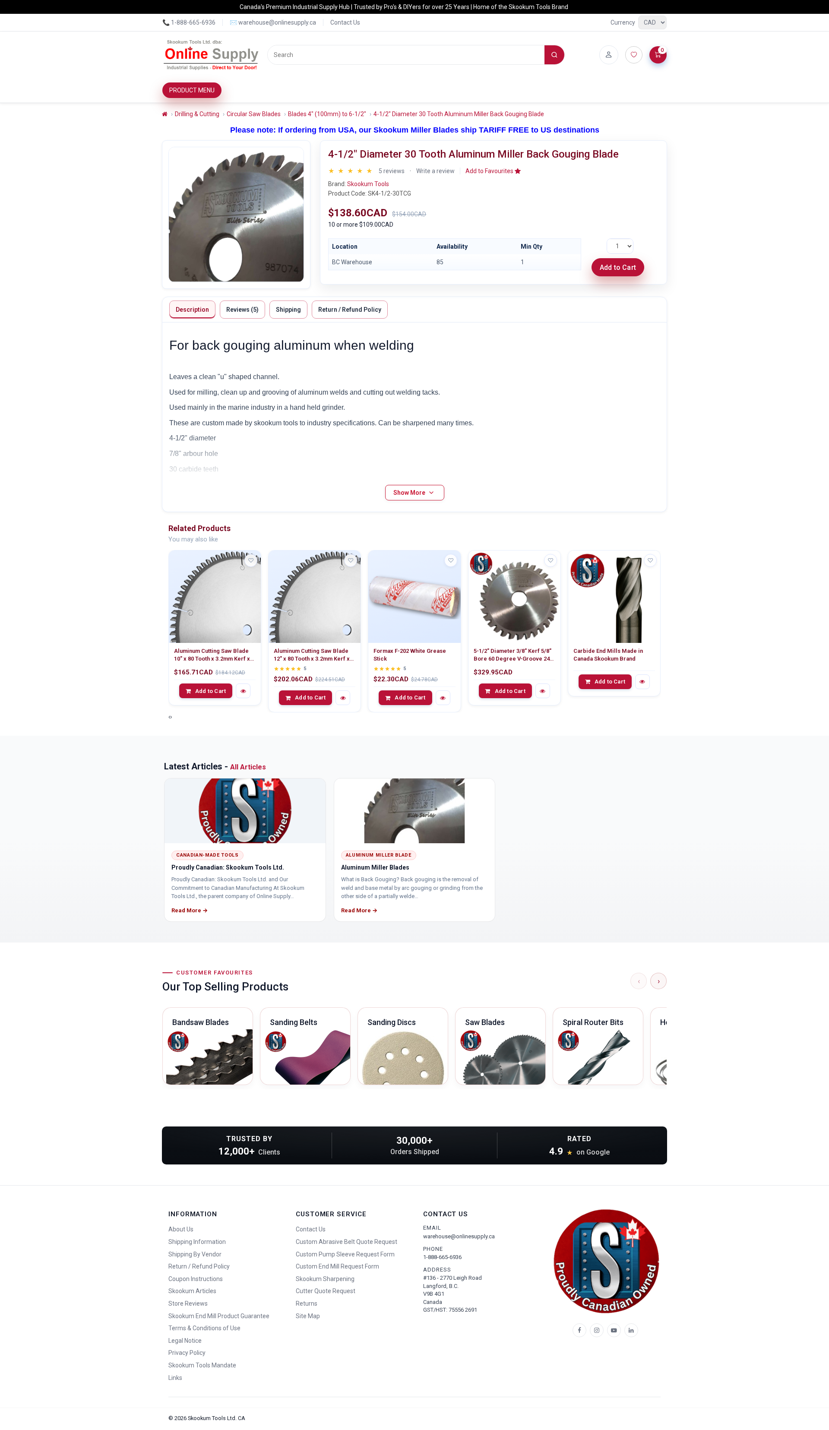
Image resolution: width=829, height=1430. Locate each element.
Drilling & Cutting (197, 114)
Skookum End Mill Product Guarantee (218, 1316)
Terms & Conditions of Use (204, 1328)
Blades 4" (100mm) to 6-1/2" (327, 114)
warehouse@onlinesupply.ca (459, 1236)
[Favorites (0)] (633, 54)
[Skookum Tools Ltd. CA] (211, 55)
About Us (180, 1229)
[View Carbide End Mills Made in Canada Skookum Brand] (614, 596)
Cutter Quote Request (325, 1291)
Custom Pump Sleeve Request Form (345, 1254)
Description (192, 309)
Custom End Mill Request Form (337, 1266)
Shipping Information (197, 1241)
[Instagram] (597, 1330)
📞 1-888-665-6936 (188, 22)
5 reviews (392, 171)
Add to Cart (618, 267)
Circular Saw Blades (254, 114)
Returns (306, 1303)
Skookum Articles (192, 1291)
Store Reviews (188, 1303)
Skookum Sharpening (325, 1278)
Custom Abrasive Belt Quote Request (346, 1241)
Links (175, 1377)
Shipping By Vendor (194, 1254)
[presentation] (169, 716)
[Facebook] (579, 1330)
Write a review (435, 171)
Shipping (288, 309)
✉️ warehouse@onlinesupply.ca (273, 22)
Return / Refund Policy (349, 309)
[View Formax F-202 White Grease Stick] (414, 596)
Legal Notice (185, 1340)
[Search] (554, 54)
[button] (493, 171)
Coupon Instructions (195, 1278)
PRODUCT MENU (192, 90)
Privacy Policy (187, 1352)
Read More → (189, 910)
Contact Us (345, 22)
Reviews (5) (242, 309)
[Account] (608, 54)
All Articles (248, 767)
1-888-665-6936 (442, 1257)
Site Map (308, 1316)
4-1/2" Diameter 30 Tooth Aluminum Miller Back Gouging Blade (458, 114)
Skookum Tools (368, 183)
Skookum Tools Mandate (202, 1365)
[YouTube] (614, 1330)
